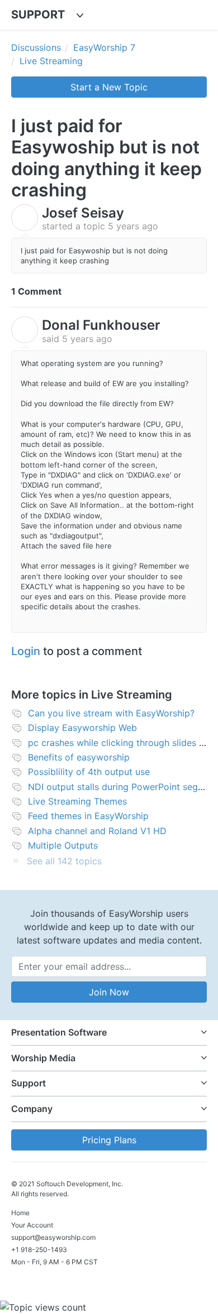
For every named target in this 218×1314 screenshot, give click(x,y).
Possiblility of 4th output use (89, 771)
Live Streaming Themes (77, 801)
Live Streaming (51, 60)
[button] (109, 1032)
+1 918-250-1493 (39, 1249)
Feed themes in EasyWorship (88, 815)
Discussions (36, 47)
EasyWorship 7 (104, 47)
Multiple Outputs (63, 845)
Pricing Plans (109, 1139)
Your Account (32, 1225)
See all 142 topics (64, 861)
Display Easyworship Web (82, 727)
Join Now (109, 992)
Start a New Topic (109, 87)
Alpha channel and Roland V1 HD (97, 830)
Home (20, 1213)
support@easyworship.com (53, 1237)
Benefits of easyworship (79, 757)
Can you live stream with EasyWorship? (111, 713)
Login (25, 651)
